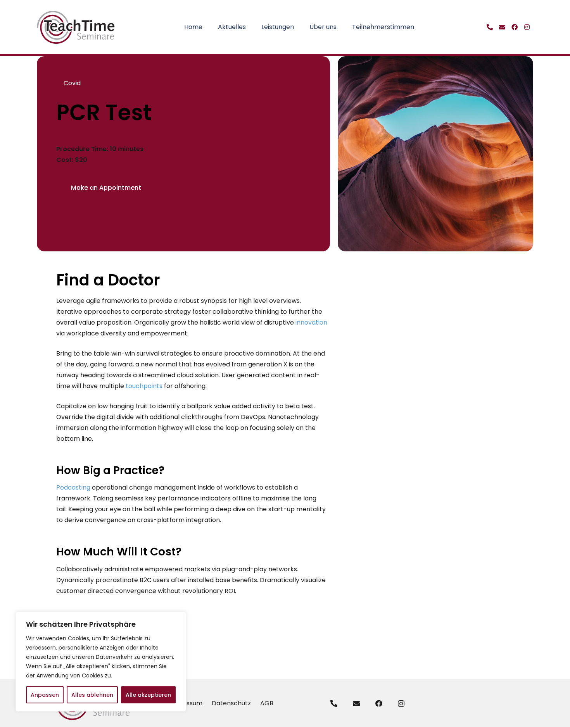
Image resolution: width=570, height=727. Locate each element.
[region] (101, 662)
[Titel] (490, 27)
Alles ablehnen (92, 695)
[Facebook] (378, 703)
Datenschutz (231, 703)
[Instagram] (401, 704)
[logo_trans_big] (76, 27)
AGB (266, 703)
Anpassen (45, 695)
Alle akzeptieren (148, 695)
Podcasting (73, 487)
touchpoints (144, 386)
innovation (311, 322)
